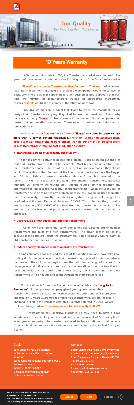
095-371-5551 (35, 375)
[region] (67, 34)
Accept (69, 397)
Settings (108, 397)
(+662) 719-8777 (27, 364)
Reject (88, 397)
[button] (5, 31)
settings (48, 401)
